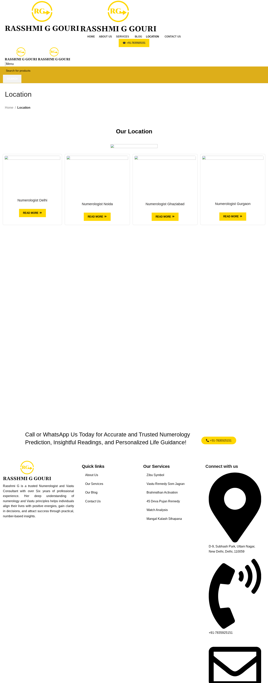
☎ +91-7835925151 (134, 42)
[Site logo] (42, 16)
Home (9, 107)
